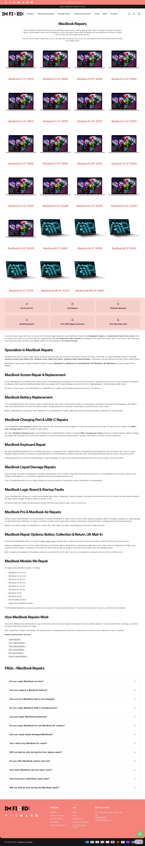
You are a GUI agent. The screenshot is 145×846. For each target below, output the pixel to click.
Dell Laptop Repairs (16, 649)
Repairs (53, 812)
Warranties (54, 822)
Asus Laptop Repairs (17, 646)
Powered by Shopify (25, 842)
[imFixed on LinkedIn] (32, 2)
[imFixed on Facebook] (6, 2)
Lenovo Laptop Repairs (18, 656)
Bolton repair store (48, 541)
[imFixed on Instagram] (14, 2)
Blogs (75, 812)
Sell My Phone (56, 819)
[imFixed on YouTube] (19, 2)
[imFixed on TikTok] (23, 2)
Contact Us (77, 819)
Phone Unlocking (57, 815)
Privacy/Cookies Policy (79, 826)
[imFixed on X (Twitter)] (10, 2)
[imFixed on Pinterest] (27, 2)
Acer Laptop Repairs (17, 643)
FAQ (74, 815)
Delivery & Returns (58, 825)
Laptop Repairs (15, 639)
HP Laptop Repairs (16, 653)
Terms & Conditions (81, 822)
